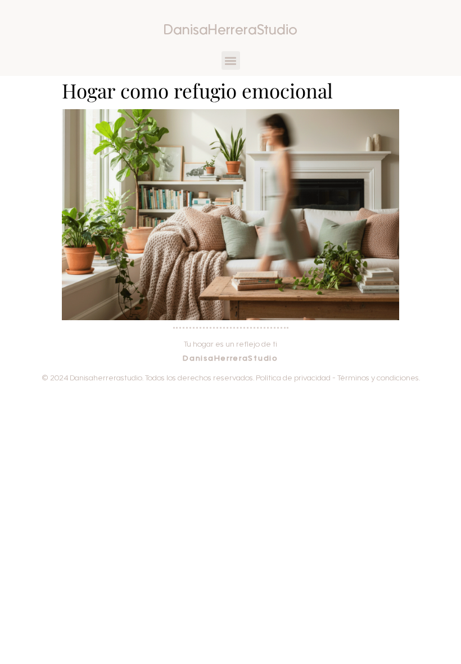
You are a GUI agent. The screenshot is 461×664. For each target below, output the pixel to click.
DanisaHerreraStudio (230, 31)
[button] (231, 60)
